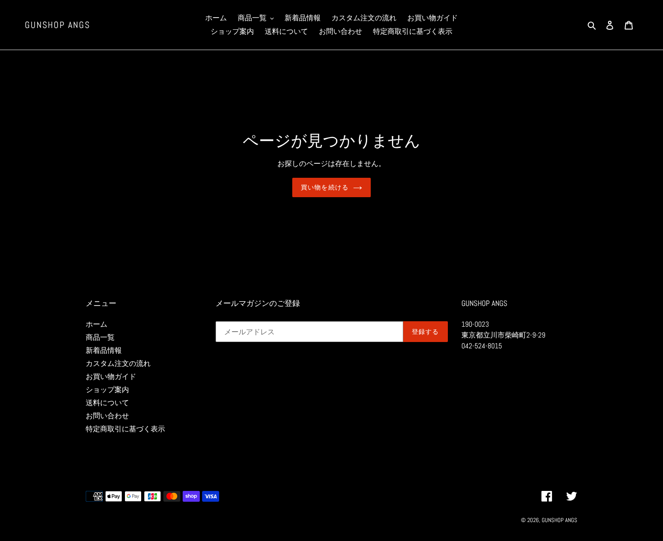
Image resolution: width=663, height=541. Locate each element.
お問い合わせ (107, 416)
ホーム (96, 324)
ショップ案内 (107, 389)
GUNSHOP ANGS (57, 24)
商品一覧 (100, 337)
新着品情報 (104, 350)
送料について (107, 402)
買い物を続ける (325, 187)
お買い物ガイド (111, 376)
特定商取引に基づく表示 (125, 429)
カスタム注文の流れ (118, 363)
